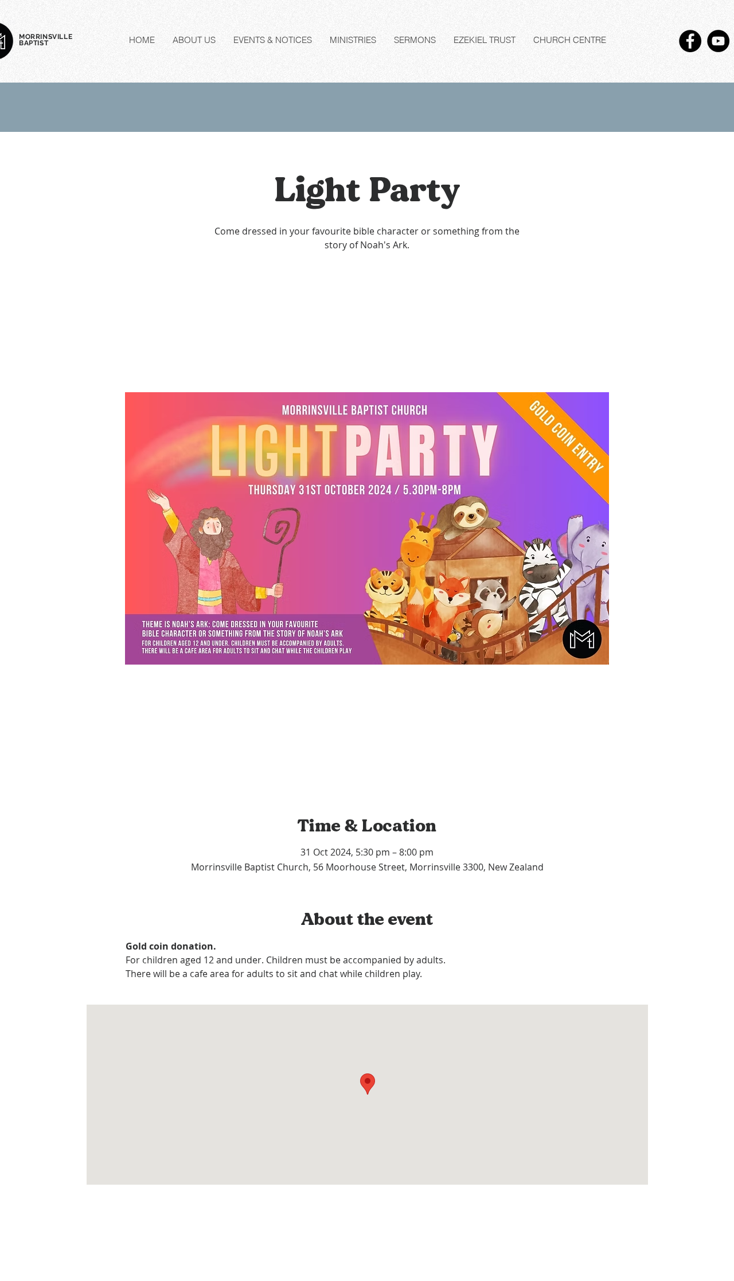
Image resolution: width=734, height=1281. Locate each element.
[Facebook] (690, 41)
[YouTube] (718, 41)
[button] (193, 40)
